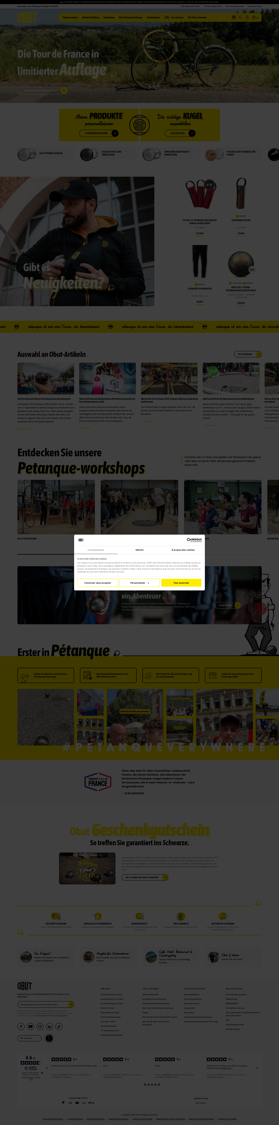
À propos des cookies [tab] (183, 549)
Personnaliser (137, 582)
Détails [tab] (139, 549)
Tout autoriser (181, 582)
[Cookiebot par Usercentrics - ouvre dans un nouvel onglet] (189, 540)
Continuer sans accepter (97, 582)
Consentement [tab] (96, 549)
